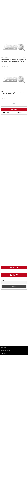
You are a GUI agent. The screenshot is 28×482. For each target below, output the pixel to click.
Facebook (15, 1)
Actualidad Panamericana (8, 6)
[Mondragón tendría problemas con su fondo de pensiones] (14, 79)
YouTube (26, 1)
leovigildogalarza (5, 57)
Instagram (22, 1)
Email (3, 280)
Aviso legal (3, 347)
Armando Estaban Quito (6, 89)
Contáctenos (4, 353)
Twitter (19, 1)
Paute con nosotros (5, 350)
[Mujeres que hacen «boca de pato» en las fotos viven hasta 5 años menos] (14, 47)
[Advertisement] (14, 24)
